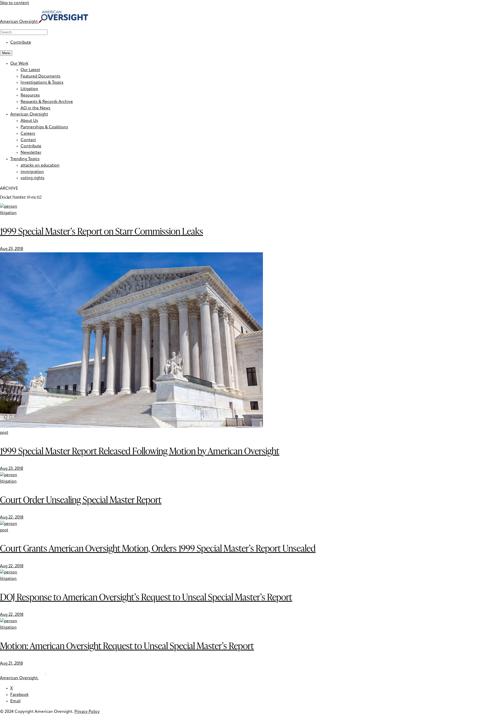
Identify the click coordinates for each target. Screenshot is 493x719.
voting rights (32, 178)
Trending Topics (25, 159)
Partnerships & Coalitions (44, 127)
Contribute (20, 43)
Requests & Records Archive (47, 102)
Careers (28, 134)
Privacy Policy (87, 712)
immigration (32, 172)
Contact (28, 140)
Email (15, 701)
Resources (30, 95)
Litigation (29, 89)
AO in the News (35, 108)
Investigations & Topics (42, 83)
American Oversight (29, 114)
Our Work (19, 64)
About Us (29, 121)
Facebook (19, 695)
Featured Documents (40, 76)
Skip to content (14, 3)
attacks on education (40, 166)
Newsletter (31, 153)
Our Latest (30, 70)
